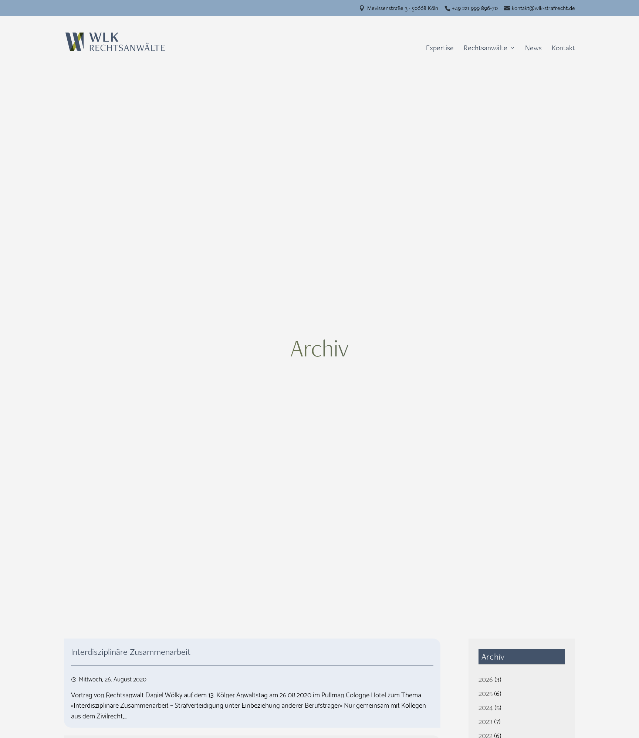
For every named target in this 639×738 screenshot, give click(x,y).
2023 (486, 721)
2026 (486, 679)
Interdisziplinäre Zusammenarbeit (130, 651)
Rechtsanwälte (485, 49)
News (533, 49)
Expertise (440, 49)
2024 (486, 707)
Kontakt (563, 49)
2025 (486, 693)
